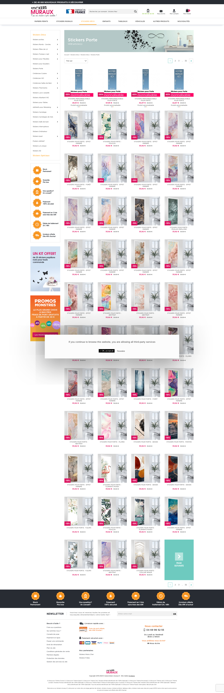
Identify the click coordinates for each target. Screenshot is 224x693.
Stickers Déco (75, 55)
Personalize (121, 351)
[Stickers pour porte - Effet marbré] (78, 125)
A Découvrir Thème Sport (73, 680)
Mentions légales (53, 655)
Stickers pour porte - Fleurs (79, 528)
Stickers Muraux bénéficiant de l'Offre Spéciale (68, 682)
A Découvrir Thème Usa (156, 680)
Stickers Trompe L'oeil (41, 54)
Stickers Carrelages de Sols (43, 117)
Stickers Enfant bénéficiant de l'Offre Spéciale (113, 680)
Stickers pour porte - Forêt (146, 399)
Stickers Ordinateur (40, 131)
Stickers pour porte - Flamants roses (112, 485)
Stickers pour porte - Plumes (112, 442)
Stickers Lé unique (39, 146)
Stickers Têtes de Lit (40, 49)
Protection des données (55, 658)
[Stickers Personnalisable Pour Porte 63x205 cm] (145, 82)
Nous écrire (154, 643)
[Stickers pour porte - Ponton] (179, 425)
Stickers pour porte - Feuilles (112, 142)
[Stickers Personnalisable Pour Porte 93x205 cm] (179, 82)
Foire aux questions (54, 627)
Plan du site (51, 648)
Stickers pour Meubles (41, 59)
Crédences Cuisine (40, 73)
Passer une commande (55, 641)
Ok (174, 614)
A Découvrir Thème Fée (132, 682)
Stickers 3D (37, 151)
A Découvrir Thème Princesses (138, 680)
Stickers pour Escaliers (41, 64)
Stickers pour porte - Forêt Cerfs (79, 185)
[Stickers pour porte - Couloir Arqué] (145, 554)
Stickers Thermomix (40, 88)
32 (186, 61)
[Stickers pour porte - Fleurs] (78, 511)
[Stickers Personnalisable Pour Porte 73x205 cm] (78, 82)
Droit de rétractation (54, 644)
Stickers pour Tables (40, 102)
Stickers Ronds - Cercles (42, 44)
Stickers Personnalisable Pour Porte (79, 99)
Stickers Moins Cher (86, 654)
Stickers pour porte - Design (146, 442)
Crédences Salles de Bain (42, 83)
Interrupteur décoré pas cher (148, 684)
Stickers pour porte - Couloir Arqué (145, 571)
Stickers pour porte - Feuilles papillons (179, 228)
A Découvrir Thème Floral (129, 684)
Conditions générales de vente (58, 651)
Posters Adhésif (38, 141)
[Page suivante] (191, 61)
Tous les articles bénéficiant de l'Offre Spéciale (106, 684)
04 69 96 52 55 (155, 629)
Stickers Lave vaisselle (41, 93)
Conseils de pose (53, 634)
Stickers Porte (38, 68)
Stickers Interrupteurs (41, 126)
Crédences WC (38, 78)
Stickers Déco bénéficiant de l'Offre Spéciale (155, 682)
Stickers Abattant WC (41, 97)
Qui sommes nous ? (54, 631)
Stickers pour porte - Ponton (179, 442)
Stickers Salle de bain (41, 122)
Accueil (66, 55)
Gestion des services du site (57, 662)
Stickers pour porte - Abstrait (112, 314)
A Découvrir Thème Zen (90, 680)
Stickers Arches (38, 39)
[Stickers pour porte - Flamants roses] (112, 468)
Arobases (132, 676)
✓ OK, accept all (106, 351)
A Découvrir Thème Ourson (56, 680)
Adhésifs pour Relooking (42, 107)
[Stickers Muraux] (45, 11)
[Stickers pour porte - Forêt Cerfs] (78, 168)
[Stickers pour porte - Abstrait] (112, 297)
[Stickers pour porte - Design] (145, 425)
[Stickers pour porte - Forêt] (145, 382)
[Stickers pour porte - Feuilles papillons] (179, 211)
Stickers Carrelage (39, 112)
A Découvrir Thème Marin (92, 682)
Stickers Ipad (37, 136)
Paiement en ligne (53, 638)
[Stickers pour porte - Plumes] (112, 425)
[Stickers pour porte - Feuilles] (112, 125)
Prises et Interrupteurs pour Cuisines (113, 682)
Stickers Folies (84, 658)
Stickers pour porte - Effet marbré (79, 142)
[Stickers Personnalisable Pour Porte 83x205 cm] (112, 82)
